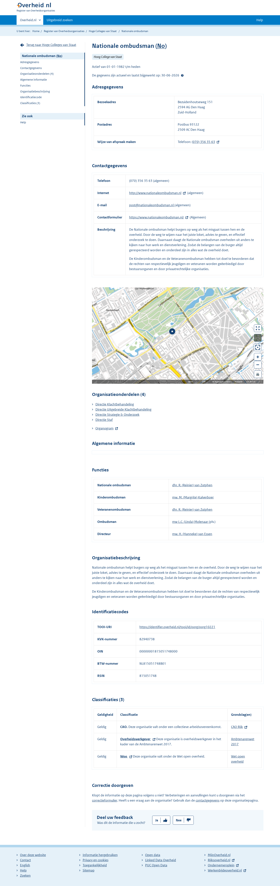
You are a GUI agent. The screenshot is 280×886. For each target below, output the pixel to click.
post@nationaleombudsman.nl (151, 205)
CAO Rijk (237, 727)
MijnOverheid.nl (219, 855)
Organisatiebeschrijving (35, 91)
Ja (156, 820)
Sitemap (88, 870)
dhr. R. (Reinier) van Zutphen (192, 485)
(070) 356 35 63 (203, 142)
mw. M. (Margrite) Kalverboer (193, 497)
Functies (25, 85)
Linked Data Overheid (160, 860)
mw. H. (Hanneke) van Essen (192, 534)
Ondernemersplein (221, 865)
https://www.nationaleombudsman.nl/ (156, 217)
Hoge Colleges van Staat (103, 31)
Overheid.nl (28, 21)
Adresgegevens (29, 62)
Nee (179, 820)
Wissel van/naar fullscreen (258, 328)
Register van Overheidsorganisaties (64, 31)
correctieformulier (104, 800)
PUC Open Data (156, 865)
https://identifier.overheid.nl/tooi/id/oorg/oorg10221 (177, 627)
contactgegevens (207, 800)
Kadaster (239, 381)
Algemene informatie (33, 79)
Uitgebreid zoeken (60, 20)
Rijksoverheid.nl (219, 860)
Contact (25, 860)
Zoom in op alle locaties (258, 347)
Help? (182, 75)
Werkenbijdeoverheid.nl (225, 870)
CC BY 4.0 (252, 381)
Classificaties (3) (30, 103)
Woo (124, 756)
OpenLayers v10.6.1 (223, 381)
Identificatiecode (31, 97)
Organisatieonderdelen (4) (37, 73)
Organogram (104, 428)
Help (23, 122)
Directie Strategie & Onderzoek (117, 415)
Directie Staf (104, 420)
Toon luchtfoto (258, 338)
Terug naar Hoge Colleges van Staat (51, 45)
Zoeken (25, 875)
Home (35, 31)
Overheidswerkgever (135, 739)
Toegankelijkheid (95, 865)
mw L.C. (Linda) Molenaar (190, 522)
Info (204, 381)
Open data (152, 855)
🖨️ (258, 374)
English (25, 865)
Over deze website (33, 855)
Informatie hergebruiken (100, 855)
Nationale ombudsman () (42, 56)
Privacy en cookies (95, 860)
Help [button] (259, 20)
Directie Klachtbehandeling (114, 404)
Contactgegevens (31, 68)
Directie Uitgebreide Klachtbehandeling (123, 409)
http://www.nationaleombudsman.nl (155, 193)
